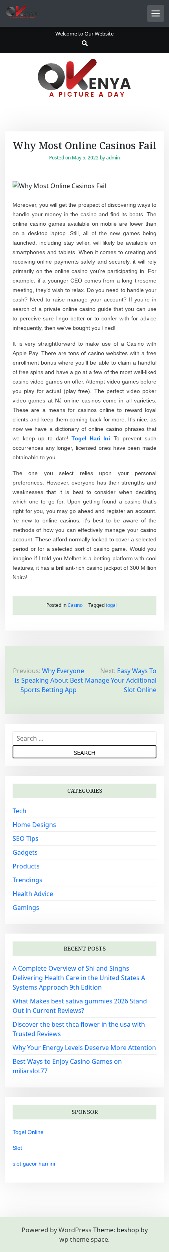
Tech (19, 811)
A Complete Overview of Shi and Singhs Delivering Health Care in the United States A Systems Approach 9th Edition (79, 978)
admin (113, 157)
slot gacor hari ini (34, 1163)
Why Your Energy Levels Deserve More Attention (84, 1047)
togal (111, 605)
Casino (75, 605)
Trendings (27, 880)
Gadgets (25, 852)
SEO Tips (26, 838)
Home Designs (34, 824)
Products (26, 866)
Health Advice (33, 893)
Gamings (26, 907)
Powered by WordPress (57, 1230)
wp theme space (83, 1239)
